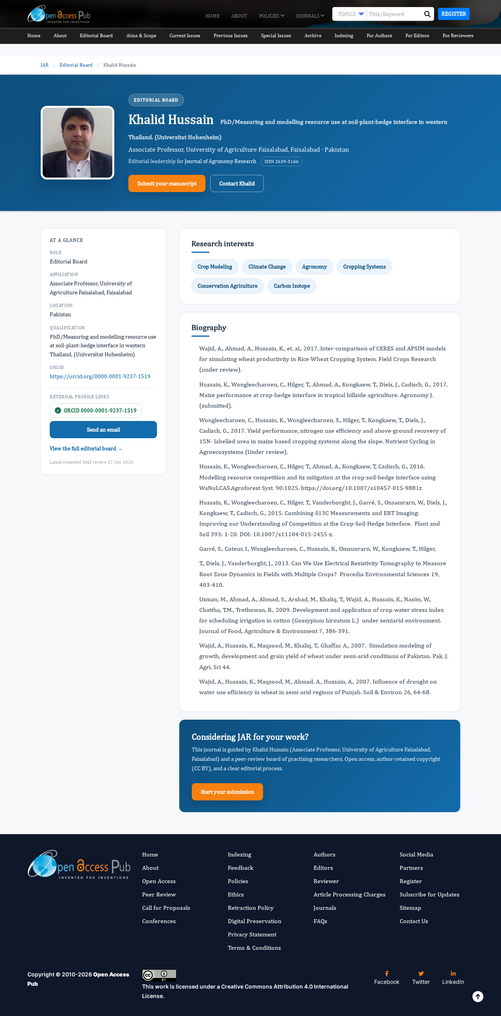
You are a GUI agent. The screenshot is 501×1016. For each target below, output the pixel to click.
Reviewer (326, 881)
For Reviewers (458, 35)
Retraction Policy (251, 907)
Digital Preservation (254, 921)
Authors (324, 854)
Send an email (103, 429)
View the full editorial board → (86, 448)
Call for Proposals (166, 907)
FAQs (320, 921)
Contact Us (414, 921)
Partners (411, 867)
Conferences (159, 921)
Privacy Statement (252, 934)
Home (212, 16)
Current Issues (184, 35)
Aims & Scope (141, 35)
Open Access (159, 881)
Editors (323, 867)
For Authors (379, 35)
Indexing (344, 35)
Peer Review (159, 894)
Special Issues (276, 35)
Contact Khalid (237, 183)
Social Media (416, 854)
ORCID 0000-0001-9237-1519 (96, 410)
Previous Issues (231, 35)
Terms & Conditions (254, 947)
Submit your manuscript (166, 183)
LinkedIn (453, 981)
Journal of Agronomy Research (220, 161)
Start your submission (227, 791)
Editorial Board (96, 35)
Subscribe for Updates (430, 894)
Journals (308, 16)
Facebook (387, 981)
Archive (313, 35)
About (239, 16)
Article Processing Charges (350, 894)
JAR (45, 65)
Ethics (236, 894)
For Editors (417, 35)
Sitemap (410, 907)
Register (454, 14)
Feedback (240, 867)
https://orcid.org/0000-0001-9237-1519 (100, 376)
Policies (269, 16)
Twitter (421, 981)
